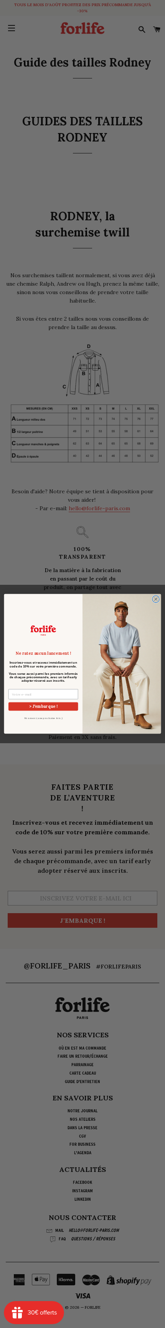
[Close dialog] (155, 599)
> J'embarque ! (43, 706)
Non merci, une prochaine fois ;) (43, 718)
